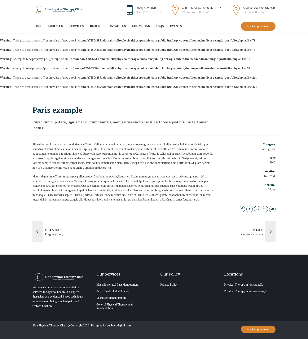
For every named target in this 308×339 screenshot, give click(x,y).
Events (176, 26)
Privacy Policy (168, 284)
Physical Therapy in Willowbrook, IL (246, 291)
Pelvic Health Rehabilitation (112, 291)
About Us (55, 26)
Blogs (95, 26)
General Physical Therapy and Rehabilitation (114, 306)
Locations (141, 26)
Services (76, 26)
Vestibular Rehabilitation (111, 298)
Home (36, 26)
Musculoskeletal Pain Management (117, 284)
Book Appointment (258, 26)
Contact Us (116, 26)
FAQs (160, 26)
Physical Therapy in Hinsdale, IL (243, 284)
